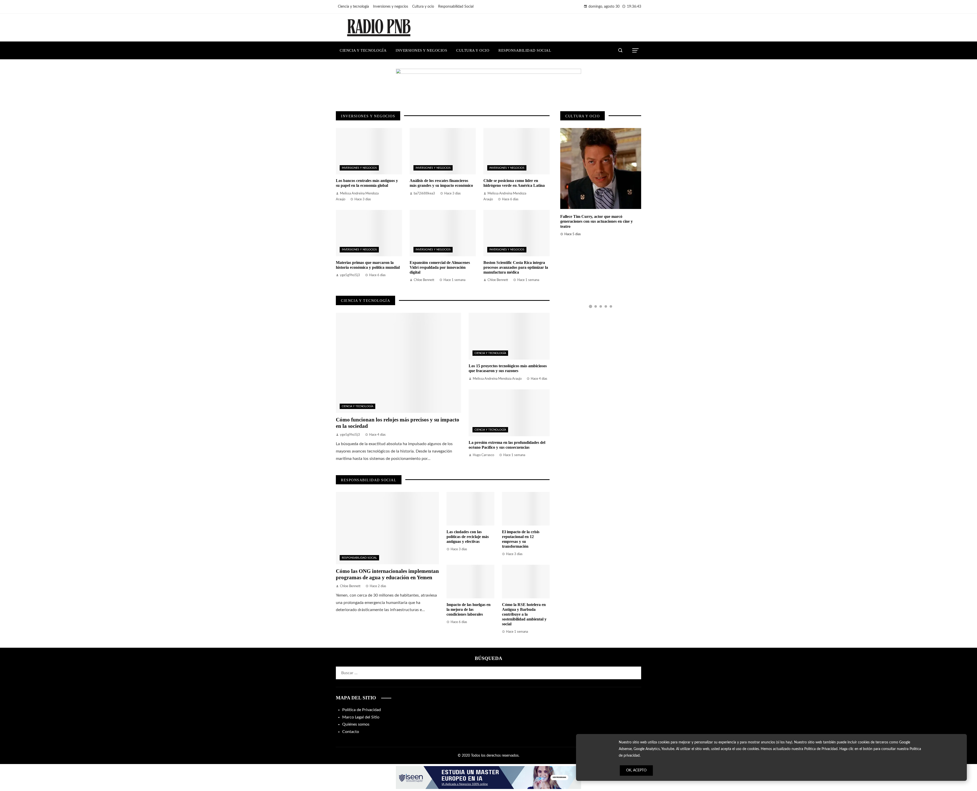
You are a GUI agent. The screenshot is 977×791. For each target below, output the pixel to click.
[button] (590, 306)
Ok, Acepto (636, 770)
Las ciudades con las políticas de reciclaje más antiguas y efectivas (468, 537)
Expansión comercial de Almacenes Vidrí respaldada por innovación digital (440, 267)
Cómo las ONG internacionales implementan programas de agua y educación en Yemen (387, 574)
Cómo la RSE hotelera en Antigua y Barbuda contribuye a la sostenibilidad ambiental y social (524, 614)
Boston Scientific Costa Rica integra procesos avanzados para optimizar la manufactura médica (515, 267)
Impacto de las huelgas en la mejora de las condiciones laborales (469, 609)
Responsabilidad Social (359, 557)
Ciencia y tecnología (357, 406)
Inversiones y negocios (359, 167)
